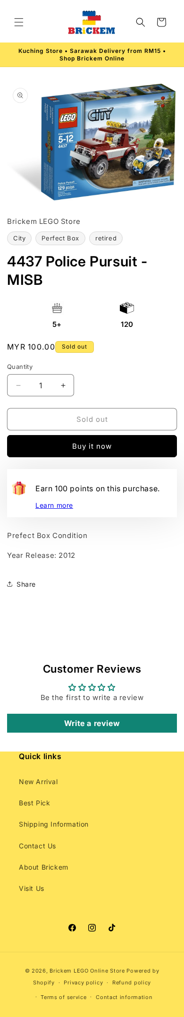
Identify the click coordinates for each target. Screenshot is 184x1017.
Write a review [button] (92, 723)
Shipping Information (54, 824)
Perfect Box (60, 238)
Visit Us (31, 888)
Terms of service (63, 997)
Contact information (124, 997)
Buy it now (92, 446)
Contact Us (37, 846)
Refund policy (131, 982)
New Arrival (38, 782)
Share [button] (26, 584)
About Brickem (43, 867)
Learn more (54, 505)
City (19, 238)
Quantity (20, 366)
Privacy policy (83, 982)
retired (106, 238)
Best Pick (34, 803)
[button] (18, 22)
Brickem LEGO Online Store (87, 970)
